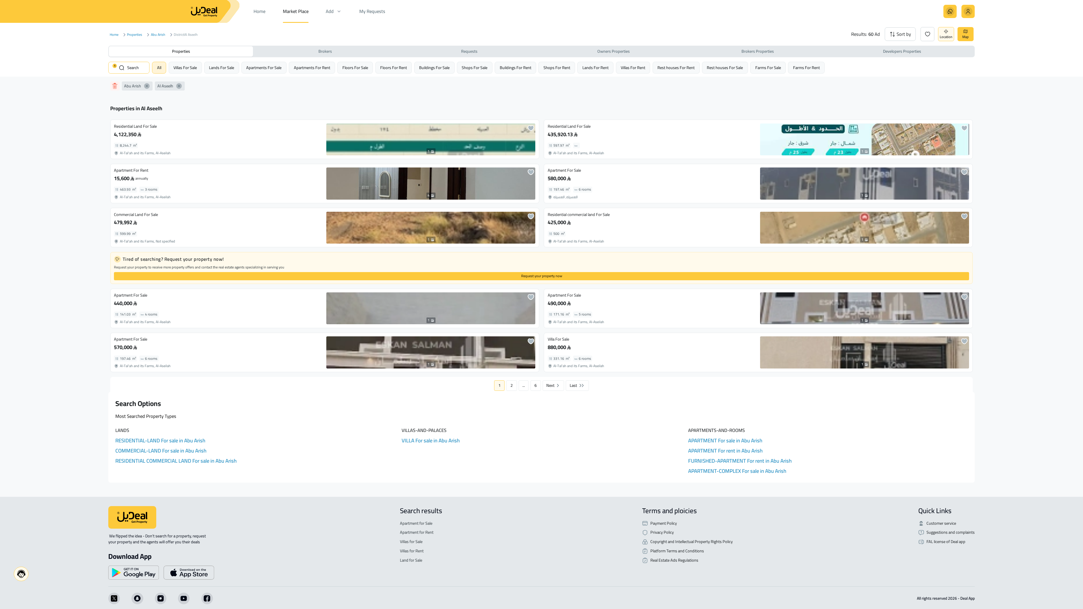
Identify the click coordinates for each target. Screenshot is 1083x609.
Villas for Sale (411, 541)
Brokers (325, 51)
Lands (221, 67)
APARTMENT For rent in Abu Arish (725, 451)
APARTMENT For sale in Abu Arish (725, 440)
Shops (474, 67)
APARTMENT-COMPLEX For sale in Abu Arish (737, 471)
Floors (355, 67)
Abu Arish (158, 35)
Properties (134, 35)
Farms (768, 67)
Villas (185, 67)
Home (114, 35)
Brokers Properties (757, 51)
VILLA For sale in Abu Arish (431, 440)
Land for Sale (411, 560)
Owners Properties (613, 51)
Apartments (263, 67)
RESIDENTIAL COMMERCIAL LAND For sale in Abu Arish (176, 461)
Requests (469, 51)
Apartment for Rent (416, 532)
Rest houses (676, 67)
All (159, 67)
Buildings (434, 67)
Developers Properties (902, 51)
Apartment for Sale (416, 523)
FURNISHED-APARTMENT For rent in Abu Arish (740, 461)
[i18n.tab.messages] (950, 11)
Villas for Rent (412, 551)
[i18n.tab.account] (968, 11)
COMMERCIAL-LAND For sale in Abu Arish (160, 451)
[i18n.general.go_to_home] (132, 517)
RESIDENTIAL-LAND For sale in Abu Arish (160, 440)
